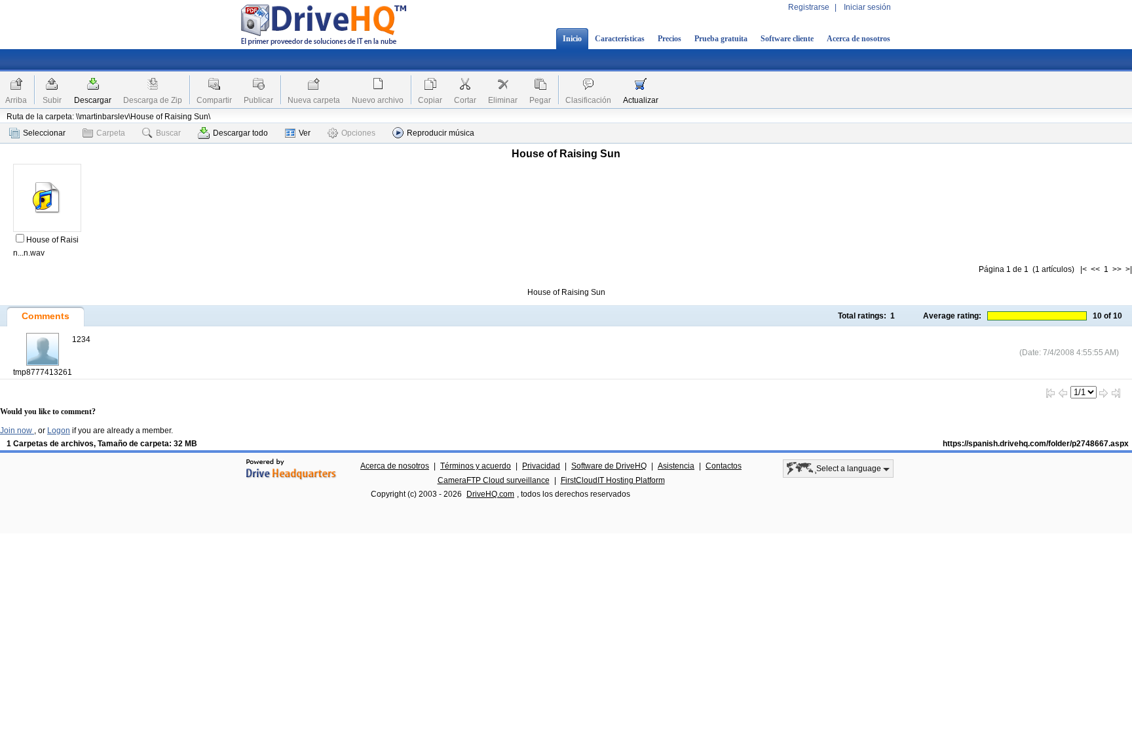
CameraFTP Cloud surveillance (494, 480)
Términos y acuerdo (475, 466)
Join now (17, 430)
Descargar (92, 100)
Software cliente (787, 38)
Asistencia (676, 466)
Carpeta (110, 133)
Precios (669, 38)
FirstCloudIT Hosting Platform (613, 480)
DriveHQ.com (490, 494)
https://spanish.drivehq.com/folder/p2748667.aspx (1036, 443)
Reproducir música (440, 133)
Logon (58, 430)
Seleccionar (44, 133)
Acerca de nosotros (858, 38)
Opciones (358, 133)
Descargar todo (240, 133)
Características (620, 38)
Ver (305, 133)
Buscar (168, 133)
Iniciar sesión (867, 7)
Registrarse (808, 7)
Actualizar (640, 100)
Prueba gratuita (720, 38)
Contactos (724, 466)
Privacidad (541, 466)
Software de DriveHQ (609, 466)
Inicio (572, 38)
